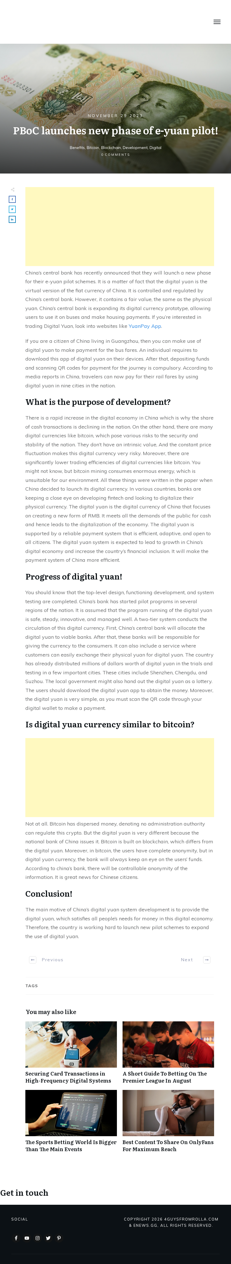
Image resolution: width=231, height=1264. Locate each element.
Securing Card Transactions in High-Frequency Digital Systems (71, 1055)
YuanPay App (145, 326)
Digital (155, 147)
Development (135, 147)
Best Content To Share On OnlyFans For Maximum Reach (168, 1124)
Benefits (77, 147)
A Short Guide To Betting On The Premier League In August (168, 1055)
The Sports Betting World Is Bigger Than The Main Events (71, 1124)
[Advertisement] (119, 226)
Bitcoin (93, 147)
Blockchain (111, 147)
